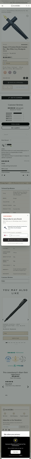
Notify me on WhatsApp (16, 240)
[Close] (27, 215)
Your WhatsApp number (12, 232)
